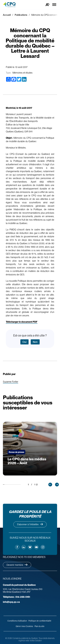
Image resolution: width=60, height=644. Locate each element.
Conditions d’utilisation (17, 621)
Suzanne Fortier (10, 382)
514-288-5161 (16, 597)
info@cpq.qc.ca (11, 602)
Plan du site (39, 626)
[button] (50, 484)
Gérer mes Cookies (24, 626)
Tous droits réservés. (47, 638)
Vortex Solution (36, 640)
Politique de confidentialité (39, 621)
